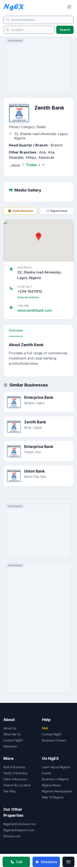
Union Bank (34, 471)
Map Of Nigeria (52, 797)
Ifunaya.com (11, 836)
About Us (9, 728)
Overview (16, 330)
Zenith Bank (35, 422)
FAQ (45, 728)
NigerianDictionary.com (19, 824)
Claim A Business (15, 779)
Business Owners (54, 740)
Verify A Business (15, 773)
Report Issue (58, 210)
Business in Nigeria (55, 779)
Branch (57, 145)
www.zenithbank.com (34, 310)
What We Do (12, 734)
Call (19, 862)
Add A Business (14, 767)
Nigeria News (51, 785)
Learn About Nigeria (56, 767)
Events (46, 773)
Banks (41, 127)
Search (65, 29)
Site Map (9, 791)
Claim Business (22, 210)
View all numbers (28, 297)
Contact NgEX (13, 740)
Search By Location (17, 785)
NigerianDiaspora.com (18, 830)
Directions (49, 862)
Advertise (10, 746)
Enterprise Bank (38, 397)
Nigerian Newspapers (57, 791)
